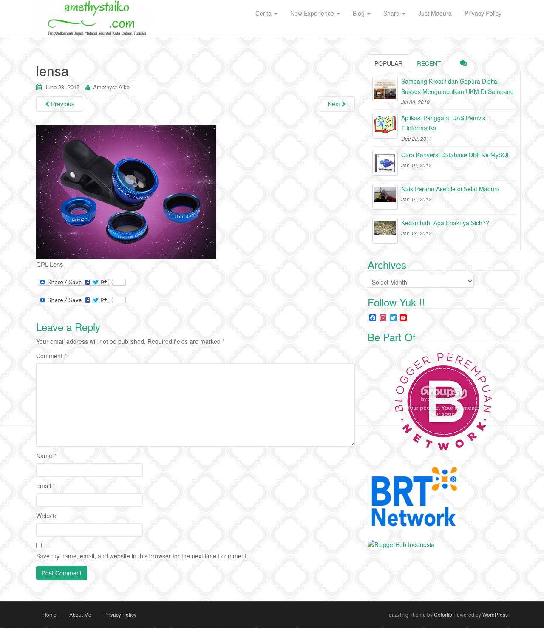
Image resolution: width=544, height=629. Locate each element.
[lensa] (126, 192)
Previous (61, 103)
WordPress (495, 614)
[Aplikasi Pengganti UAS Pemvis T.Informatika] (385, 126)
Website (47, 515)
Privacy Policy (120, 614)
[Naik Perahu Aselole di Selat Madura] (385, 197)
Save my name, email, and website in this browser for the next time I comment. (142, 556)
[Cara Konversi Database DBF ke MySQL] (385, 163)
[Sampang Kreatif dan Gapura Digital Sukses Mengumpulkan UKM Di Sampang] (385, 89)
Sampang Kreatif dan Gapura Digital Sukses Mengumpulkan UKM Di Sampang (457, 86)
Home (49, 614)
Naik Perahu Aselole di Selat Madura (450, 188)
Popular (388, 63)
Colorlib (443, 614)
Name (46, 455)
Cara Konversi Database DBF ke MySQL (455, 154)
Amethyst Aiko (111, 87)
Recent (429, 63)
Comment (51, 355)
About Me (80, 614)
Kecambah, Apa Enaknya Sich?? (445, 222)
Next (335, 103)
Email (45, 486)
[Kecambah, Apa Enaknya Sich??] (385, 231)
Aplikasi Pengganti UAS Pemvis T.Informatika (443, 122)
